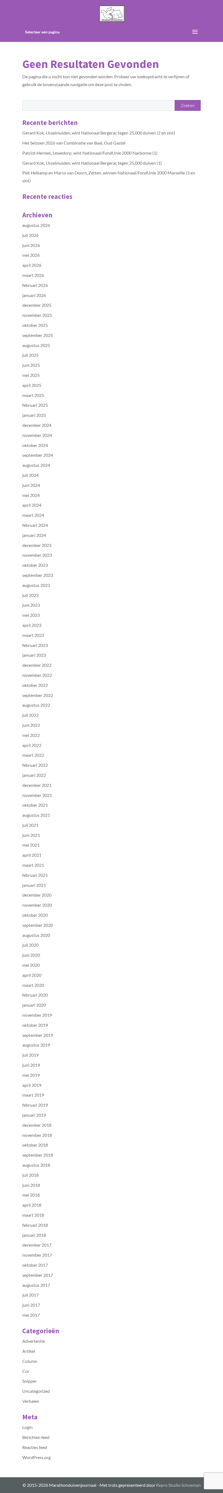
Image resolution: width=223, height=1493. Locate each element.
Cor (25, 1371)
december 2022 (36, 665)
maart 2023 (33, 635)
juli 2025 (30, 355)
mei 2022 (31, 735)
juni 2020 (31, 954)
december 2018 (36, 1125)
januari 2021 (34, 885)
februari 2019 (35, 1104)
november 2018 (37, 1135)
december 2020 (36, 894)
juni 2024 (31, 485)
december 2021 (36, 785)
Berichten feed (35, 1437)
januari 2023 (34, 655)
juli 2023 (30, 595)
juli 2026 (30, 235)
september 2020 (37, 925)
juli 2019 (30, 1054)
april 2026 (31, 265)
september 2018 (37, 1154)
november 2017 (37, 1254)
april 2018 (31, 1204)
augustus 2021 (36, 815)
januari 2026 (34, 295)
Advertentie (33, 1341)
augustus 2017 (36, 1285)
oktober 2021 (35, 804)
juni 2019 (31, 1065)
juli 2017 (30, 1294)
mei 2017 (31, 1314)
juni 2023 (31, 605)
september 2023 (37, 575)
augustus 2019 (36, 1044)
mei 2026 (31, 255)
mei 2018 (31, 1194)
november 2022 (37, 675)
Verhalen (30, 1401)
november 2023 (37, 555)
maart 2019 (33, 1094)
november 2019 (37, 1015)
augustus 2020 (36, 935)
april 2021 (31, 854)
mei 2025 (31, 375)
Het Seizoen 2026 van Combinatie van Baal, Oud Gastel (73, 142)
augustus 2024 (36, 465)
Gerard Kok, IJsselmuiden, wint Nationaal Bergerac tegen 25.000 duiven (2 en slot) (98, 132)
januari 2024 (34, 535)
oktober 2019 (35, 1025)
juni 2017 (31, 1304)
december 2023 (36, 545)
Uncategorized (36, 1391)
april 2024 (31, 505)
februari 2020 (35, 994)
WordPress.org (36, 1457)
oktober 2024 (35, 445)
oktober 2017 (35, 1264)
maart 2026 (33, 275)
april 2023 (31, 625)
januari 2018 (34, 1235)
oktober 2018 (35, 1144)
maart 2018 (33, 1214)
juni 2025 (31, 365)
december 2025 (36, 305)
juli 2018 (30, 1175)
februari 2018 (35, 1225)
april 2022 (31, 745)
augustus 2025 (36, 345)
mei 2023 (31, 615)
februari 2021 (35, 875)
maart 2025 (33, 395)
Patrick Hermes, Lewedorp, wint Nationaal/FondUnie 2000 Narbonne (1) (89, 152)
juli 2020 (30, 944)
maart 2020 (33, 985)
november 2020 (37, 904)
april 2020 (31, 975)
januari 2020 (34, 1004)
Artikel (28, 1351)
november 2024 (37, 435)
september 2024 (37, 455)
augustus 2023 (36, 585)
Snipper (29, 1381)
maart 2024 (33, 515)
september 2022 (37, 695)
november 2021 (37, 795)
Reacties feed (34, 1447)
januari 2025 (34, 415)
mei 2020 (31, 965)
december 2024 (36, 425)
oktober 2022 (35, 685)
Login (27, 1427)
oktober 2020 (35, 915)
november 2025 (37, 315)
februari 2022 (35, 765)
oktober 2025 (35, 325)
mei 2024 (31, 495)
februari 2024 (35, 525)
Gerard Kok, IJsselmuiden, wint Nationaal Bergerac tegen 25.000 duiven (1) (92, 162)
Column (29, 1361)
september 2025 (37, 335)
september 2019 (37, 1035)
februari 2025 (35, 405)
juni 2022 (31, 725)
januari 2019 (34, 1115)
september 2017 (37, 1275)
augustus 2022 (36, 705)
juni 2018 (31, 1185)
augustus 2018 (36, 1165)
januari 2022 (34, 775)
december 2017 (36, 1244)
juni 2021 (31, 835)
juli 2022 (30, 715)
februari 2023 (35, 645)
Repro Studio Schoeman (178, 1485)
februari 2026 (35, 285)
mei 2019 (31, 1075)
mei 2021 (31, 844)
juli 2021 (30, 825)
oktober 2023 (35, 565)
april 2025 (31, 385)
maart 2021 (33, 865)
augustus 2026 (36, 225)
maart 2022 (33, 755)
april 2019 (31, 1085)
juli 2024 (30, 475)
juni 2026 (31, 245)
